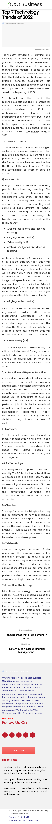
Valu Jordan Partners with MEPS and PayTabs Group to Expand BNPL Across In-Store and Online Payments (26, 791)
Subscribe (19, 750)
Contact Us (25, 817)
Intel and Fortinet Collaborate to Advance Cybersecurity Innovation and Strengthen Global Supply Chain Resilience (25, 770)
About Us (13, 817)
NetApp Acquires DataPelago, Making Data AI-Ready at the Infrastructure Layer (25, 781)
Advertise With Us (17, 820)
